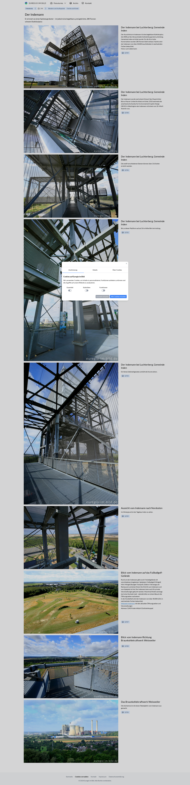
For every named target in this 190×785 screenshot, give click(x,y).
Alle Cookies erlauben (118, 296)
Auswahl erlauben (102, 296)
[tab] (73, 270)
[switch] (70, 290)
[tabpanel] (95, 287)
